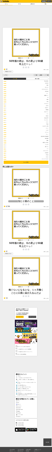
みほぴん (19, 416)
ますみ (47, 105)
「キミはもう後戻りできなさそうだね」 (24, 386)
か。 (47, 93)
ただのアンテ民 (45, 126)
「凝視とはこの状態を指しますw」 (23, 388)
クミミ (47, 128)
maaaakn (46, 152)
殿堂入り (11, 450)
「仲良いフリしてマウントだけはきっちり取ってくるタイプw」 (26, 383)
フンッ (47, 134)
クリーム (46, 132)
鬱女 (47, 140)
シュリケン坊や (20, 414)
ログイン (49, 1)
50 (7, 298)
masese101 (46, 117)
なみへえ (19, 404)
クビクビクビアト (45, 89)
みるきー (46, 107)
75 (47, 97)
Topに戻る (47, 442)
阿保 (47, 99)
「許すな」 (19, 376)
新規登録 (44, 1)
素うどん (46, 146)
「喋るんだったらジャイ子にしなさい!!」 (24, 390)
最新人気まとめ (20, 450)
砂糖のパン (46, 95)
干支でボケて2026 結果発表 (21, 354)
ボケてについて (36, 450)
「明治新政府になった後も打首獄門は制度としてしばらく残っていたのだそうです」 (26, 394)
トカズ (47, 130)
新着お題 (27, 450)
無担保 (19, 411)
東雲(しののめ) (45, 142)
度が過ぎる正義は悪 (44, 136)
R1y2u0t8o (46, 81)
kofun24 (46, 83)
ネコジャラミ (45, 150)
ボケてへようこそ (32, 316)
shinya (47, 154)
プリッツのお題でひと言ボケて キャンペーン (24, 351)
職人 (46, 3)
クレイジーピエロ (45, 158)
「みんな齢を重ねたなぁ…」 (22, 385)
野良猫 (47, 109)
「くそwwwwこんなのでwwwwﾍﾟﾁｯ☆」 (24, 377)
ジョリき (46, 144)
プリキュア (46, 103)
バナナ (47, 122)
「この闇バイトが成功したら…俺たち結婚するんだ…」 (25, 380)
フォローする (20, 424)
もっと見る (26, 162)
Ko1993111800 (20, 409)
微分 (47, 85)
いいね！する (20, 422)
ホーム (6, 3)
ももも (47, 156)
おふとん (46, 87)
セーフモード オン (20, 316)
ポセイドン (46, 111)
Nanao (47, 115)
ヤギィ (19, 400)
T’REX (47, 124)
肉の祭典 (46, 138)
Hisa (47, 101)
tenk (18, 402)
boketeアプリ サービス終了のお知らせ (23, 346)
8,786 (8, 206)
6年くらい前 (46, 69)
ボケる (19, 3)
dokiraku (46, 91)
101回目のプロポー (8, 71)
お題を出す (32, 3)
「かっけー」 (19, 392)
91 (6, 69)
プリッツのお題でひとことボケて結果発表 (23, 349)
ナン (47, 113)
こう (47, 148)
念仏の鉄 (19, 407)
